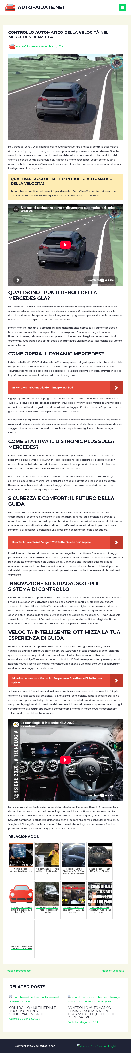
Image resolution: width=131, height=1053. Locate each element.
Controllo (14, 1019)
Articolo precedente (17, 970)
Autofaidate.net (41, 7)
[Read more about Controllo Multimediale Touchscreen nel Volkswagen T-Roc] (36, 999)
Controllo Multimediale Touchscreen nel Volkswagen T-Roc (32, 1011)
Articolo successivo (114, 970)
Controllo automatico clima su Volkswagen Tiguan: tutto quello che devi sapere (91, 1012)
